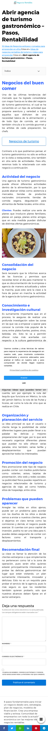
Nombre (6, 644)
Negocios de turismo (24, 141)
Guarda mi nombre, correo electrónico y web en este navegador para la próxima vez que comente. (23, 673)
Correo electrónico (13, 656)
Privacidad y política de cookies (24, 370)
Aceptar (24, 378)
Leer (24, 383)
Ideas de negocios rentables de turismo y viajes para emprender (22, 52)
